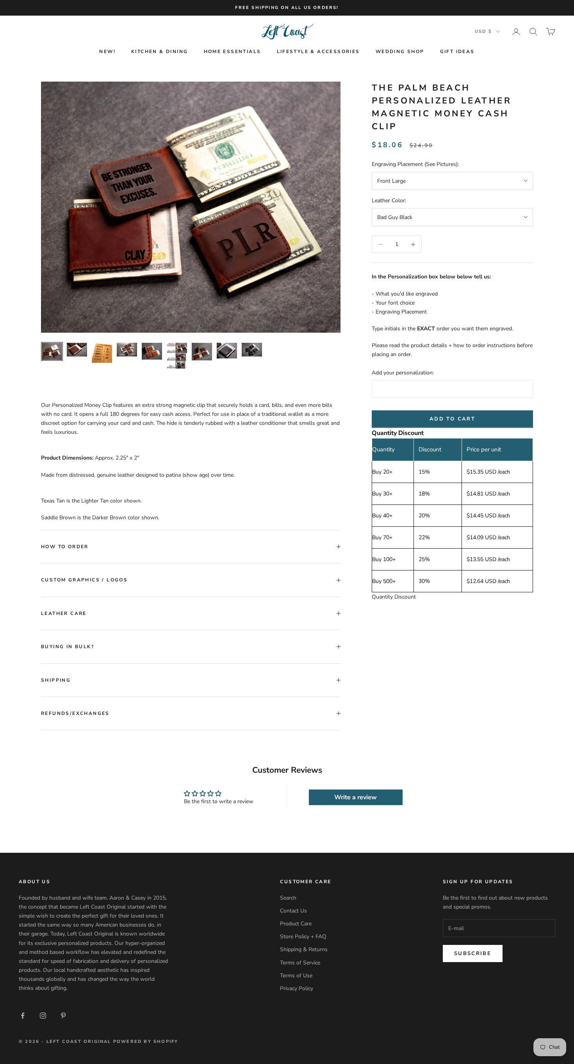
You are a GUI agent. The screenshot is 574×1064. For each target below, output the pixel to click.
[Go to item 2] (77, 349)
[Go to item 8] (227, 350)
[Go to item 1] (52, 351)
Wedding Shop (400, 51)
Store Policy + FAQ (303, 936)
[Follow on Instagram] (43, 1015)
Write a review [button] (355, 797)
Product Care (296, 923)
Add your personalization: (403, 373)
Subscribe (472, 953)
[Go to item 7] (202, 351)
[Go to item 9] (252, 349)
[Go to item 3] (102, 353)
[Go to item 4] (127, 349)
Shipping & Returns (304, 949)
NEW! (107, 51)
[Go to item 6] (177, 355)
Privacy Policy (296, 988)
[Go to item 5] (152, 351)
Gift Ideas (457, 51)
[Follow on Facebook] (23, 1015)
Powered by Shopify (145, 1041)
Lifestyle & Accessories (318, 51)
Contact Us (293, 910)
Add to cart (452, 418)
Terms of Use (296, 975)
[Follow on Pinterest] (63, 1015)
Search (288, 898)
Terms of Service (300, 962)
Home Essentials (232, 51)
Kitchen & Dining (159, 51)
